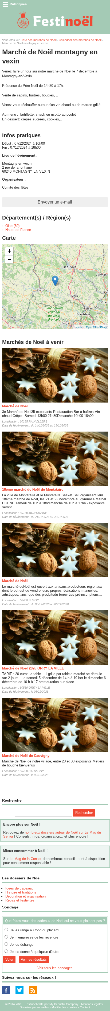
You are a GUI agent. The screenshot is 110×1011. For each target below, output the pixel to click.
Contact (85, 1007)
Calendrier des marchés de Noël (80, 40)
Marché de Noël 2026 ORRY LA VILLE (33, 668)
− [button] (9, 259)
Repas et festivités (19, 900)
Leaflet (79, 327)
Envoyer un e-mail (55, 202)
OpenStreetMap (96, 327)
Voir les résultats (34, 959)
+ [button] (9, 251)
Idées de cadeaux (19, 888)
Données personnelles (34, 1007)
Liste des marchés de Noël (38, 40)
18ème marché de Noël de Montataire (32, 490)
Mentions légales (92, 1004)
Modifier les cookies (64, 1007)
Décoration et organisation (25, 896)
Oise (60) (12, 226)
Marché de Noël (15, 406)
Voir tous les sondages (55, 968)
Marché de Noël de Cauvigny (25, 756)
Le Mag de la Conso (25, 859)
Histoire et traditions (20, 892)
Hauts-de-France (18, 230)
